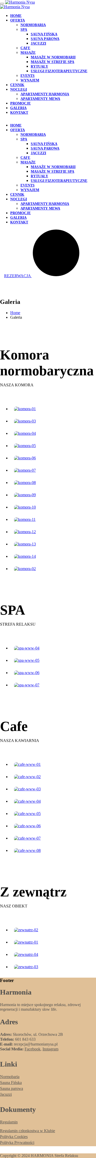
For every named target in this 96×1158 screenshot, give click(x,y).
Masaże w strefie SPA (52, 62)
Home (16, 16)
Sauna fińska (44, 34)
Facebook (32, 1049)
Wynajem (29, 80)
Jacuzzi (38, 43)
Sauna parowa (45, 39)
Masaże (28, 53)
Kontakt (19, 113)
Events (27, 76)
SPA (23, 30)
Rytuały (39, 66)
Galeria (18, 108)
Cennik (17, 85)
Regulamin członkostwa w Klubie (27, 1131)
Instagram (50, 1049)
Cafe (25, 48)
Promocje (20, 103)
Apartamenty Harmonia (44, 94)
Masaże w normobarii (53, 57)
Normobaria (33, 25)
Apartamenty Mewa (40, 99)
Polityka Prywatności (17, 1142)
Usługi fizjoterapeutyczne (59, 71)
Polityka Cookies (14, 1136)
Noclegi (18, 89)
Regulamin (9, 1122)
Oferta (17, 20)
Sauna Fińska (11, 1082)
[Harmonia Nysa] (20, 2)
